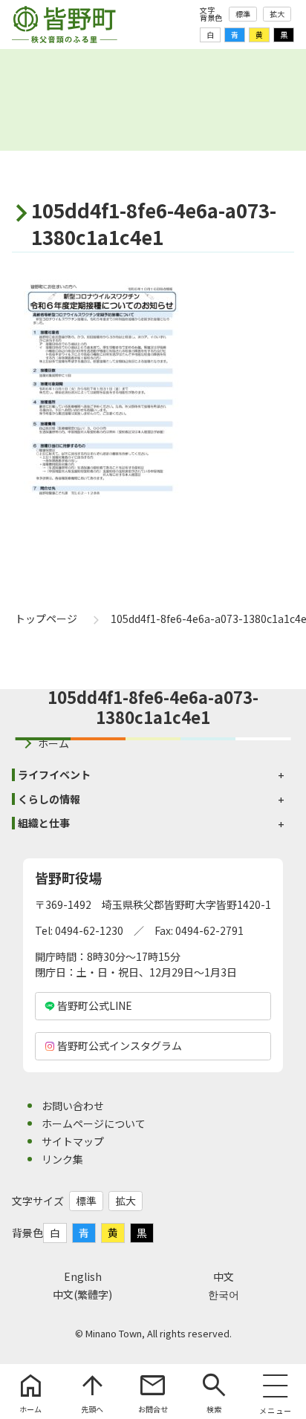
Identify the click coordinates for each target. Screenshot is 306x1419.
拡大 (277, 13)
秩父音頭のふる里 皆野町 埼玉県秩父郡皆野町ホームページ (64, 24)
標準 (242, 13)
